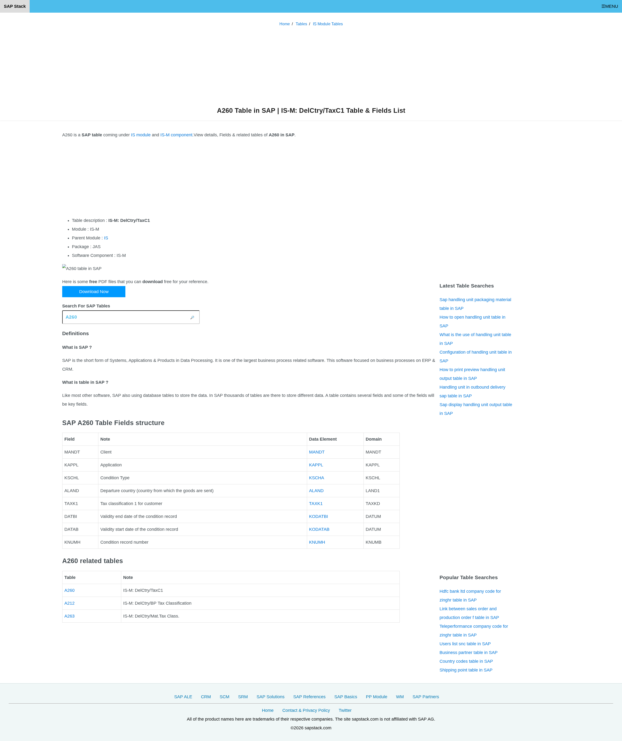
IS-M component (176, 134)
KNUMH (317, 542)
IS (106, 237)
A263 (69, 616)
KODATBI (318, 516)
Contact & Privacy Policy (306, 710)
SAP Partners (426, 696)
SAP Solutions (271, 696)
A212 (69, 603)
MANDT (317, 452)
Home (268, 710)
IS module (141, 134)
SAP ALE (183, 696)
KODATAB (319, 529)
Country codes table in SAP (466, 661)
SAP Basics (345, 696)
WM (400, 696)
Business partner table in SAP (469, 652)
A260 (69, 590)
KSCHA (316, 477)
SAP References (309, 696)
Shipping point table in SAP (466, 670)
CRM (206, 696)
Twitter (345, 710)
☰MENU (609, 6)
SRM (243, 696)
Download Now (94, 291)
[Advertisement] (311, 68)
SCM (224, 696)
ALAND (316, 490)
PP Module (376, 696)
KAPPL (316, 464)
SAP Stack (15, 6)
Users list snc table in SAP (465, 643)
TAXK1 (316, 503)
